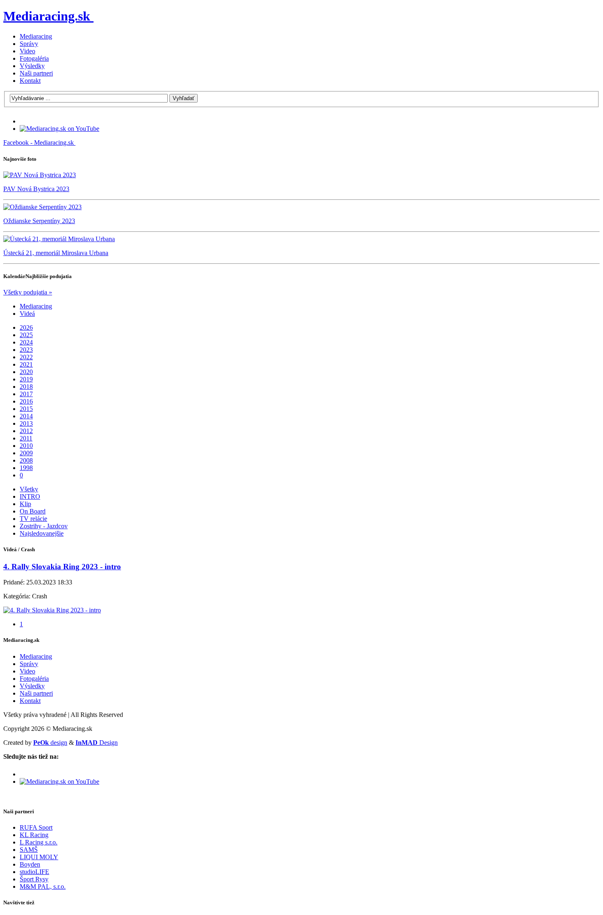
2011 (26, 438)
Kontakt (30, 80)
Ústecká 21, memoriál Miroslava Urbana (55, 252)
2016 (26, 401)
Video (27, 51)
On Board (33, 511)
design (50, 742)
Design (96, 742)
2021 (26, 364)
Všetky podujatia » (27, 292)
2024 (26, 342)
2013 (26, 423)
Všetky (29, 489)
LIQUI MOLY (39, 856)
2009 (26, 453)
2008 (26, 460)
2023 (26, 349)
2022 (26, 357)
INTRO (30, 496)
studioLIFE (34, 871)
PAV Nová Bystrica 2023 (36, 188)
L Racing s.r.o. (38, 842)
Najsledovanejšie (42, 533)
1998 (26, 467)
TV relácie (33, 518)
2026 (26, 327)
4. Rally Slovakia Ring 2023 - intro (62, 566)
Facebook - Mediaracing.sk (38, 142)
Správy (29, 43)
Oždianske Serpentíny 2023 (39, 220)
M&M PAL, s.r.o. (43, 886)
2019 (26, 379)
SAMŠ (29, 849)
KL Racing (34, 834)
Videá (27, 313)
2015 (26, 408)
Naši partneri (36, 73)
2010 (26, 445)
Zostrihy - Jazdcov (44, 526)
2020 (26, 371)
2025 (26, 334)
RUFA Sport (36, 827)
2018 (26, 386)
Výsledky (32, 65)
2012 (26, 430)
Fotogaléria (34, 58)
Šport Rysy (34, 879)
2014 (26, 416)
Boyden (30, 864)
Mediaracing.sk (46, 16)
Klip (25, 503)
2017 (26, 393)
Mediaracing (36, 36)
